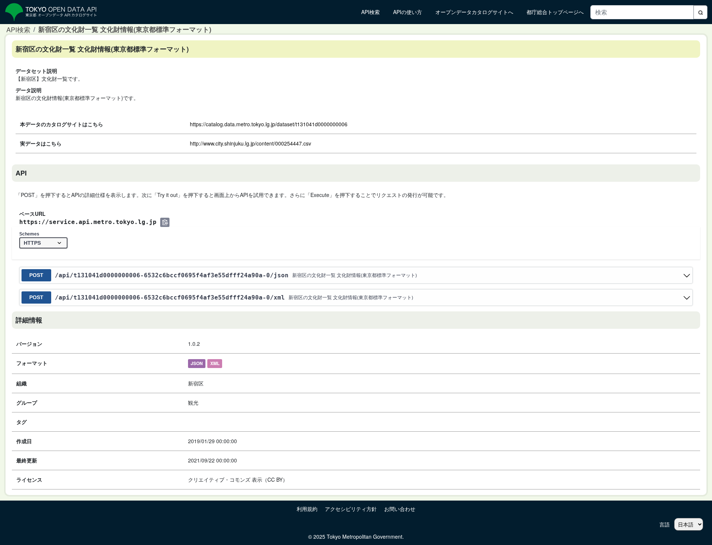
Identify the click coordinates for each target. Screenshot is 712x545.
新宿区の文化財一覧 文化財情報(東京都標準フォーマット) (124, 29)
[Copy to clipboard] (164, 222)
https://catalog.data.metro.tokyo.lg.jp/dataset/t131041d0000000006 (268, 124)
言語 (664, 524)
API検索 (18, 29)
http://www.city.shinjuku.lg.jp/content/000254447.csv (250, 143)
